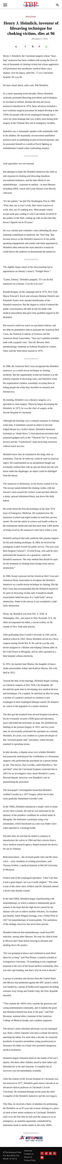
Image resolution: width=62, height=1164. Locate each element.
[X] (32, 47)
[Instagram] (46, 1153)
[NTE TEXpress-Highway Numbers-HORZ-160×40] (31, 1138)
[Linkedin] (50, 1153)
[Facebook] (25, 47)
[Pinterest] (39, 47)
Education (31, 16)
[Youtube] (42, 1157)
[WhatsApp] (46, 47)
